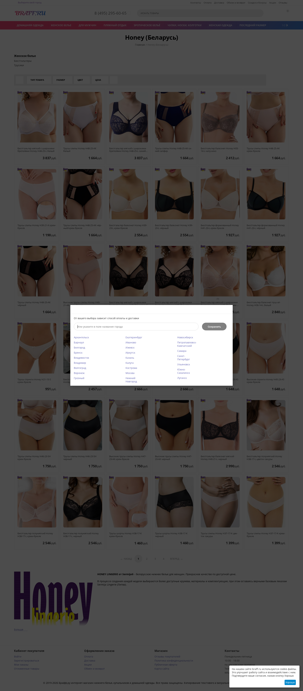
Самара (181, 351)
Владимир (80, 362)
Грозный (79, 378)
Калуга (130, 362)
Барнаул (79, 342)
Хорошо (290, 682)
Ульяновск (183, 364)
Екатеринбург (134, 337)
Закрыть (228, 309)
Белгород (79, 347)
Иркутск (130, 352)
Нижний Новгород (131, 379)
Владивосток (81, 357)
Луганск (182, 378)
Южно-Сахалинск (183, 371)
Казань (130, 357)
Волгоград (80, 368)
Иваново (131, 342)
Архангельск (81, 337)
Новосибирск (185, 337)
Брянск (78, 352)
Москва (130, 373)
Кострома (131, 368)
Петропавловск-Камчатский (187, 344)
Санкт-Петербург (183, 357)
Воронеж (79, 373)
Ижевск (130, 347)
